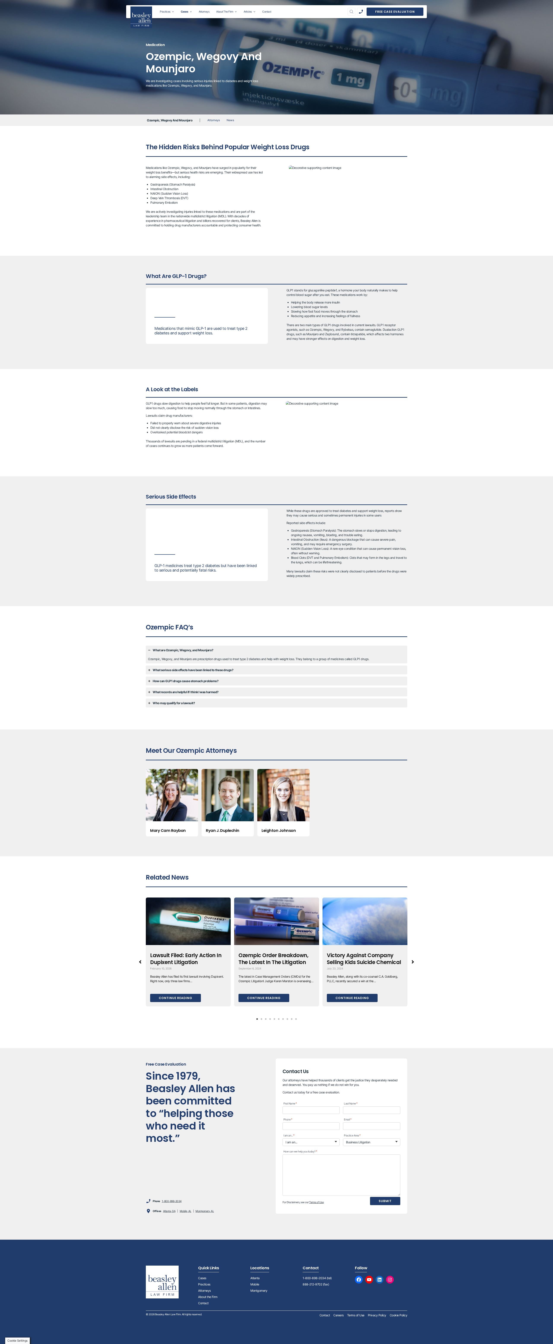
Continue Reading (175, 998)
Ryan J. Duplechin (222, 830)
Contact (203, 1303)
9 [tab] (291, 1019)
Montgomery (258, 1290)
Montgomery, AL (204, 1211)
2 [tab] (261, 1019)
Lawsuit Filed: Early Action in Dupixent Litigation (185, 959)
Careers (338, 1315)
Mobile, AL (185, 1211)
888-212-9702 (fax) (316, 1284)
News (230, 120)
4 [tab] (270, 1019)
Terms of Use (316, 1202)
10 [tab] (296, 1019)
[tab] (276, 654)
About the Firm (207, 1297)
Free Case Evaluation (395, 12)
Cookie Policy (398, 1315)
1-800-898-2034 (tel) (317, 1278)
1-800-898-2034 (172, 1201)
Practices (204, 1284)
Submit (385, 1201)
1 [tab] (257, 1019)
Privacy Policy (377, 1315)
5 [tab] (274, 1019)
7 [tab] (283, 1019)
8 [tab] (287, 1019)
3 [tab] (266, 1019)
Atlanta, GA (169, 1211)
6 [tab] (278, 1019)
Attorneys (213, 120)
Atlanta (255, 1278)
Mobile (254, 1284)
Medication (155, 44)
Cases (202, 1278)
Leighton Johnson (279, 830)
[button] (140, 962)
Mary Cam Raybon (168, 830)
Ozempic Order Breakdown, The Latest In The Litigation (273, 959)
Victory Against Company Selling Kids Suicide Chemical (364, 959)
